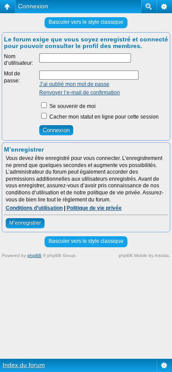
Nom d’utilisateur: (18, 60)
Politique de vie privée (94, 208)
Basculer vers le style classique (86, 22)
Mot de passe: (12, 77)
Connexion (33, 6)
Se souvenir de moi (72, 106)
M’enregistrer (25, 223)
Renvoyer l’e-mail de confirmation (79, 92)
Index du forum (24, 364)
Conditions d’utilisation (34, 208)
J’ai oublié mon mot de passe (74, 84)
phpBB (34, 255)
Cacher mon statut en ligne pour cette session (103, 117)
